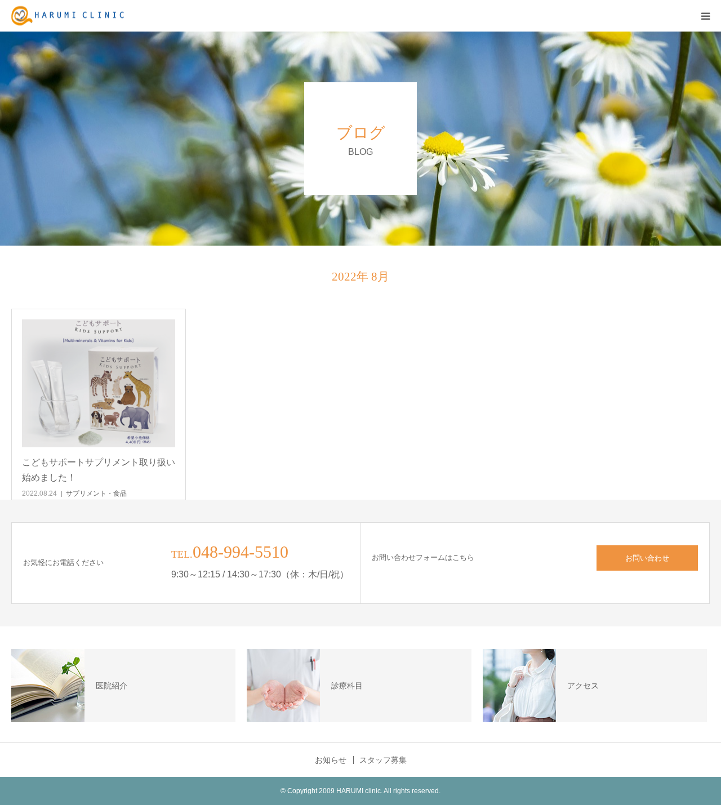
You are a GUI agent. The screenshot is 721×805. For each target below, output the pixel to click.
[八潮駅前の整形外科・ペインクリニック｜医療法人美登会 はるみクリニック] (67, 16)
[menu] (705, 16)
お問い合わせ (647, 558)
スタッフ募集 (383, 760)
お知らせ (330, 760)
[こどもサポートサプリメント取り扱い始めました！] (98, 383)
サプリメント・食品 (96, 493)
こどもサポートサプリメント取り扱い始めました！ (98, 469)
